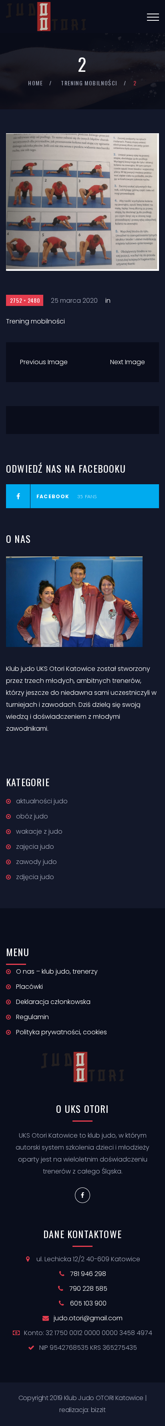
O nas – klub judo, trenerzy (57, 971)
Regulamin (32, 1017)
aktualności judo (42, 801)
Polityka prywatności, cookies (61, 1032)
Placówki (29, 986)
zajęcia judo (35, 846)
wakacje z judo (39, 831)
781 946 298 (88, 1273)
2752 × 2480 (25, 300)
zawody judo (36, 861)
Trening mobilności (89, 83)
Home (35, 83)
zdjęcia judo (35, 877)
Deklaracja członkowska (53, 1001)
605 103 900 (88, 1303)
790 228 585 (88, 1288)
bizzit (98, 1409)
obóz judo (32, 816)
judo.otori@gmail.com (88, 1318)
